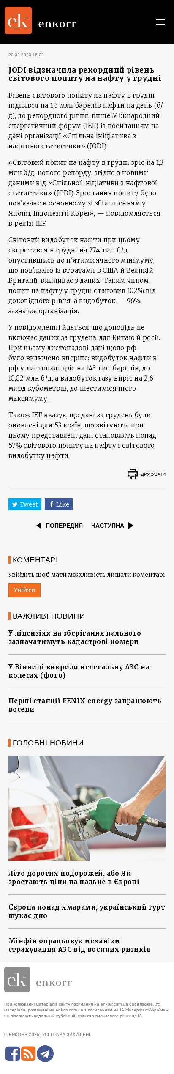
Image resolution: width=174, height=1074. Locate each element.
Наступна (107, 525)
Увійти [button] (24, 590)
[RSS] (28, 1054)
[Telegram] (45, 1054)
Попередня (64, 525)
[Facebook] (12, 1054)
